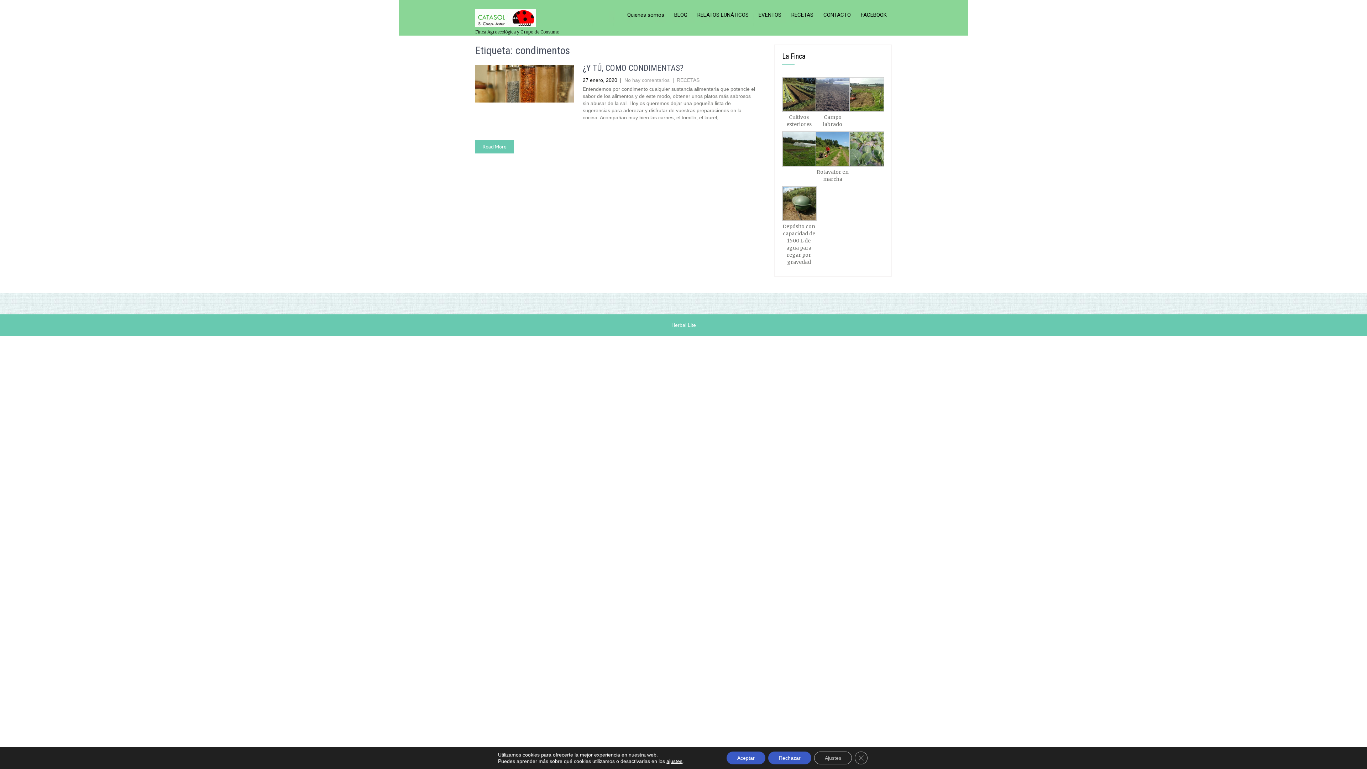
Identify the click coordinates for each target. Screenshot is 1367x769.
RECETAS (802, 15)
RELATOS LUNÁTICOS (723, 15)
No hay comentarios (647, 80)
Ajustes (833, 758)
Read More (494, 146)
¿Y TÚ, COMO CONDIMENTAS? (633, 68)
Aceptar (746, 758)
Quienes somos (645, 15)
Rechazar (790, 758)
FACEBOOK (874, 15)
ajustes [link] (674, 761)
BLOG (680, 15)
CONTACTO (837, 15)
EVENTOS (770, 15)
